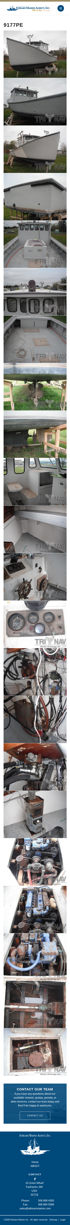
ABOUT (35, 1166)
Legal (62, 1219)
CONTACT (35, 1174)
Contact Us (35, 1115)
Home (35, 1162)
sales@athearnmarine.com (35, 1208)
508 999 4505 (46, 1200)
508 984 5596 (46, 1204)
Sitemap (53, 1219)
